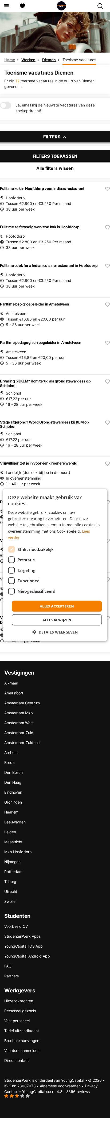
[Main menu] (6, 6)
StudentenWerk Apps (22, 936)
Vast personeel (17, 1020)
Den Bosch (13, 772)
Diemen (49, 59)
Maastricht (13, 842)
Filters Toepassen (55, 156)
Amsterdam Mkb (18, 713)
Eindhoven (13, 792)
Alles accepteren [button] (57, 605)
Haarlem (11, 812)
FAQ (7, 966)
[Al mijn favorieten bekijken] (22, 6)
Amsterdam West (19, 722)
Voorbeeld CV (16, 926)
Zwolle (9, 901)
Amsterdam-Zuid (18, 732)
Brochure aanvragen (21, 1040)
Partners (11, 976)
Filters (52, 136)
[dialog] (55, 565)
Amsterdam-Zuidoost (22, 742)
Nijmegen (12, 861)
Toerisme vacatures (79, 59)
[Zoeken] (102, 6)
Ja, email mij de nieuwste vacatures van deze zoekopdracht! (55, 108)
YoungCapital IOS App (23, 946)
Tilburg (10, 881)
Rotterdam (13, 871)
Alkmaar (11, 683)
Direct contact (16, 1060)
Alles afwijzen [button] (57, 619)
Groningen (13, 802)
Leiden (10, 832)
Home (9, 59)
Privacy (91, 1086)
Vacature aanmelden (22, 1050)
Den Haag (12, 782)
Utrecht (10, 891)
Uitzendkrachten (18, 1001)
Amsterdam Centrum (22, 703)
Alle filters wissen (55, 168)
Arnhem (10, 752)
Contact (11, 1091)
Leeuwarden (15, 822)
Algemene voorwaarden (60, 1086)
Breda (9, 762)
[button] (55, 632)
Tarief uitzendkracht (21, 1030)
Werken (28, 59)
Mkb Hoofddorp (18, 851)
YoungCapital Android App (27, 956)
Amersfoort (13, 693)
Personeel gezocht (20, 1010)
